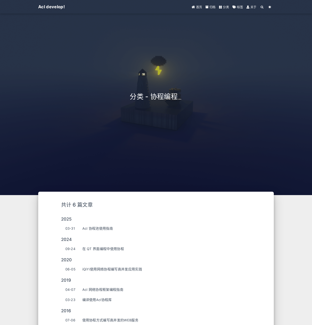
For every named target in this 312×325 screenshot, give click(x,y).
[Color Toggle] (270, 7)
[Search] (262, 7)
